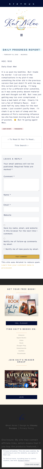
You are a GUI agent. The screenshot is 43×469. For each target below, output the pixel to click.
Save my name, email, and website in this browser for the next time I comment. (21, 231)
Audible (21, 351)
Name (7, 195)
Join (21, 397)
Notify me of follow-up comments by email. (20, 242)
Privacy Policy (27, 428)
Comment (9, 176)
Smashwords (21, 348)
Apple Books (21, 337)
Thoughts (18, 128)
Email (7, 205)
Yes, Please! (21, 323)
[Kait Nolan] (21, 20)
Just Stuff (7, 128)
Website (7, 215)
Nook (21, 343)
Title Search (21, 145)
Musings (24, 54)
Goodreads (21, 353)
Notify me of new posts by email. (22, 249)
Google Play (21, 345)
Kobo (21, 340)
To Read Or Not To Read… (22, 139)
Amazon (21, 335)
